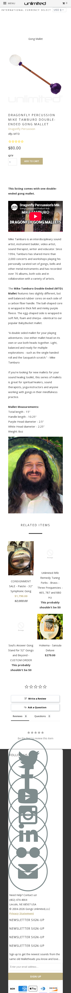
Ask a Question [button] (37, 707)
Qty (10, 155)
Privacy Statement (21, 913)
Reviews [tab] (17, 716)
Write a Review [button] (37, 698)
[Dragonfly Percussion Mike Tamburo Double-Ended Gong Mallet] (35, 75)
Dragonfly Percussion (21, 129)
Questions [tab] (40, 716)
